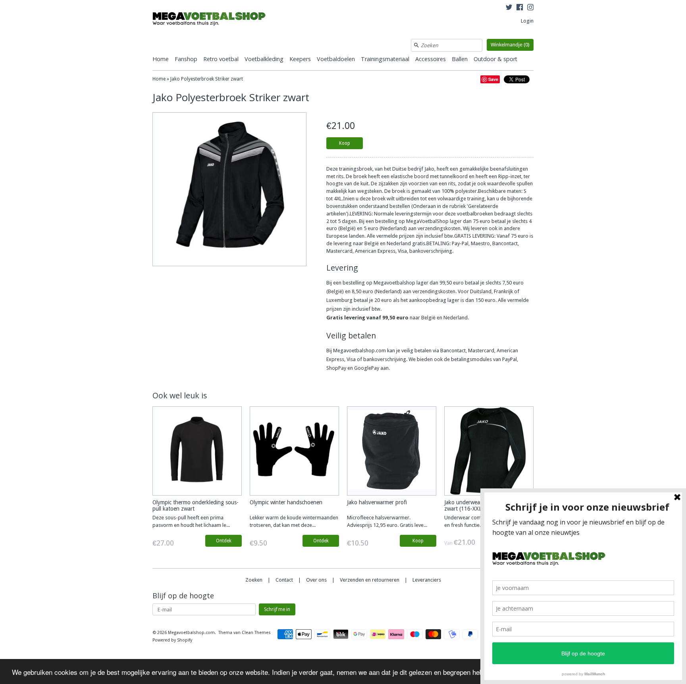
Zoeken (253, 580)
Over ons (316, 580)
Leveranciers (426, 580)
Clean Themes (256, 632)
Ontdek (223, 541)
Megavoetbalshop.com (191, 632)
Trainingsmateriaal (385, 59)
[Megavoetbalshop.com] (212, 20)
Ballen (460, 59)
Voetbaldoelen (336, 59)
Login (527, 21)
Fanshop (186, 59)
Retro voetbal (221, 59)
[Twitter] (509, 8)
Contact (284, 580)
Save (493, 79)
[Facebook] (519, 8)
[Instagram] (530, 8)
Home (160, 59)
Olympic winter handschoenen (286, 502)
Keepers (300, 59)
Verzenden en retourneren (369, 580)
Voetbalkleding (264, 59)
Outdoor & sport (495, 59)
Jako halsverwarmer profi (377, 502)
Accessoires (430, 59)
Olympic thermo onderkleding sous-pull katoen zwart (195, 505)
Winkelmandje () (510, 45)
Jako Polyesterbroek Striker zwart (206, 79)
